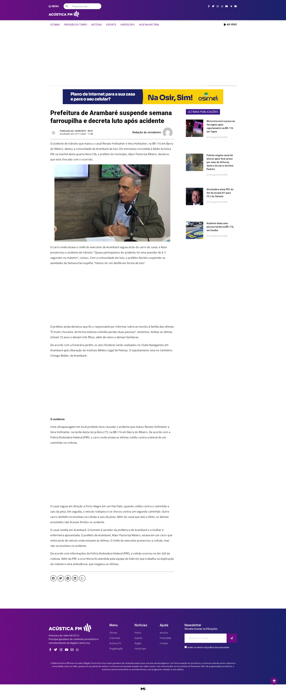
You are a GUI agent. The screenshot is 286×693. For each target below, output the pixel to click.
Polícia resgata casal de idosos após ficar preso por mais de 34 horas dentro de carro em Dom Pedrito (220, 162)
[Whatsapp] (222, 6)
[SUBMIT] (232, 638)
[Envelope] (235, 6)
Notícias (97, 24)
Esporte (111, 24)
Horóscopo (128, 24)
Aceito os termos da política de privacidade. (208, 647)
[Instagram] (217, 6)
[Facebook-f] (209, 6)
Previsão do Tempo (75, 24)
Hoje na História (149, 24)
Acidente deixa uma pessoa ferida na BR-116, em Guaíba (220, 227)
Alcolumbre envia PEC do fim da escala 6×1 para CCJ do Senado (220, 193)
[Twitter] (213, 6)
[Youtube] (226, 6)
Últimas (55, 24)
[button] (53, 578)
